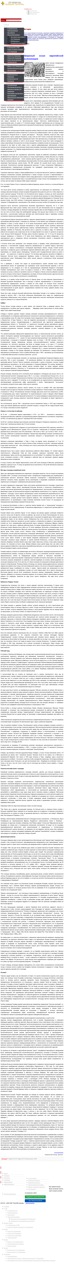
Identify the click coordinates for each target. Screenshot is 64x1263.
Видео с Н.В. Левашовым (15, 66)
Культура (7, 1178)
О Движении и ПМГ (13, 47)
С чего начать (32, 1178)
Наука (6, 1173)
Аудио (6, 72)
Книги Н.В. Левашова (14, 56)
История (4, 1159)
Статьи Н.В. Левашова (14, 58)
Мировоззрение (9, 1184)
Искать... (3, 20)
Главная (6, 24)
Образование (8, 1182)
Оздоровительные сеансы (15, 68)
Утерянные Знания (34, 1180)
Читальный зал (12, 62)
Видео (6, 64)
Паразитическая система (36, 1185)
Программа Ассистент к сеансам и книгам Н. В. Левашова (14, 89)
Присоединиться (12, 31)
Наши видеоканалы (13, 35)
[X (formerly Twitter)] (24, 49)
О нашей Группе (12, 28)
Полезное (7, 83)
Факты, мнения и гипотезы (36, 1187)
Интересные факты (34, 1183)
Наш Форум (11, 33)
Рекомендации (12, 85)
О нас (5, 26)
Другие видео (11, 70)
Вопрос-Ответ (8, 45)
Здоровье (7, 1180)
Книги (6, 54)
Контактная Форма (10, 1194)
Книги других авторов (14, 60)
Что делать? (32, 1189)
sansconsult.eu (30, 1203)
